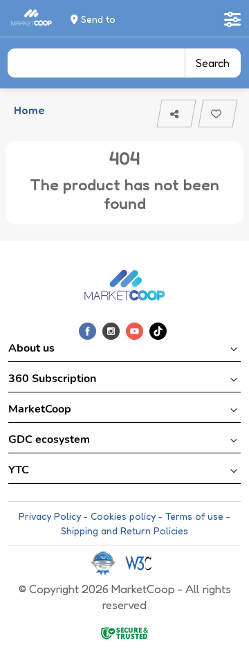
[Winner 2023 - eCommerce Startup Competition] (108, 562)
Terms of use (194, 516)
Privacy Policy (50, 516)
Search (213, 63)
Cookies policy (123, 516)
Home (29, 110)
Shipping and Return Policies (124, 530)
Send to (97, 19)
